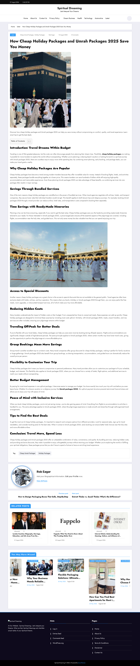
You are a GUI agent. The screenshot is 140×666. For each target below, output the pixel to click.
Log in (55, 629)
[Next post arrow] (129, 495)
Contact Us (43, 18)
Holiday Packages (40, 35)
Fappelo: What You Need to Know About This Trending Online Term (68, 535)
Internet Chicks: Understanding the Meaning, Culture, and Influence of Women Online (107, 535)
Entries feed (57, 633)
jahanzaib (17, 531)
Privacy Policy (54, 18)
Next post (75, 493)
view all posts (42, 481)
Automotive (99, 18)
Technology (88, 18)
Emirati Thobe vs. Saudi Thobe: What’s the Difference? (96, 496)
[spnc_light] (129, 18)
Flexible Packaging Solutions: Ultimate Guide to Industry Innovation (52, 576)
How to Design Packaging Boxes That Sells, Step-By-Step (43, 496)
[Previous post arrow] (11, 495)
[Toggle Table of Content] (28, 141)
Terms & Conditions (101, 643)
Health (79, 18)
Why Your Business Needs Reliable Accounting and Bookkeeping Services (23, 580)
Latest (107, 18)
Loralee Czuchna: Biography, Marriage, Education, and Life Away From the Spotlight (26, 535)
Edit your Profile (71, 476)
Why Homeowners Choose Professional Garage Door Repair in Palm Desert (116, 581)
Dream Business (69, 18)
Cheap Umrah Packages (27, 35)
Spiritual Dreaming (69, 8)
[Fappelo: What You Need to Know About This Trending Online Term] (70, 520)
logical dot (23, 585)
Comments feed (58, 638)
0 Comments (74, 35)
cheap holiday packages (111, 154)
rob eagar (52, 35)
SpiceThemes (81, 663)
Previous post (63, 493)
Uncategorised (16, 561)
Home (26, 18)
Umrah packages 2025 (69, 389)
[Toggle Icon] (9, 18)
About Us (33, 18)
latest (12, 35)
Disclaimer (98, 648)
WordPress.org (58, 643)
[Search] (123, 18)
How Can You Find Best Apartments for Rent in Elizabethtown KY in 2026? (85, 598)
